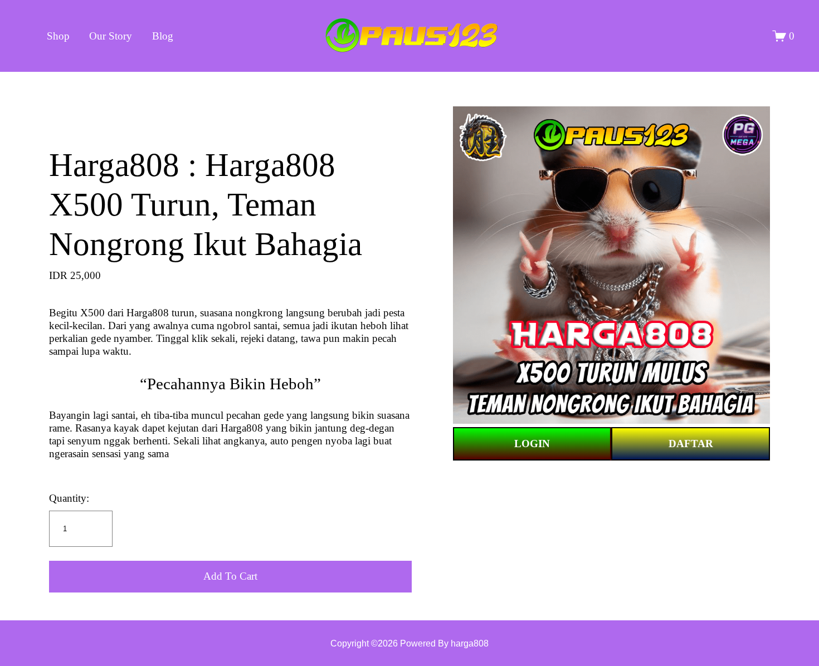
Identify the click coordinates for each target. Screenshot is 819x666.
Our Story (110, 36)
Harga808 (147, 313)
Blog (162, 36)
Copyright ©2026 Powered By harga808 (409, 643)
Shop (58, 36)
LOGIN (532, 443)
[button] (230, 576)
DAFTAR (691, 443)
